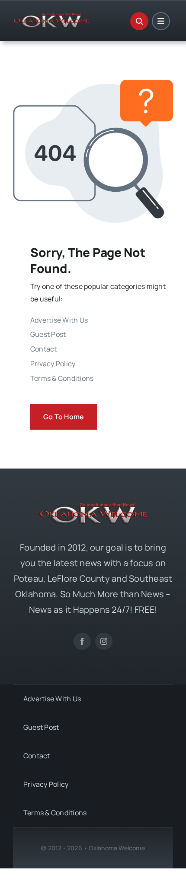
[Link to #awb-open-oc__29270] (139, 21)
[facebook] (82, 641)
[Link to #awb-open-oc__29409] (161, 21)
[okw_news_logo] (51, 16)
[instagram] (103, 641)
